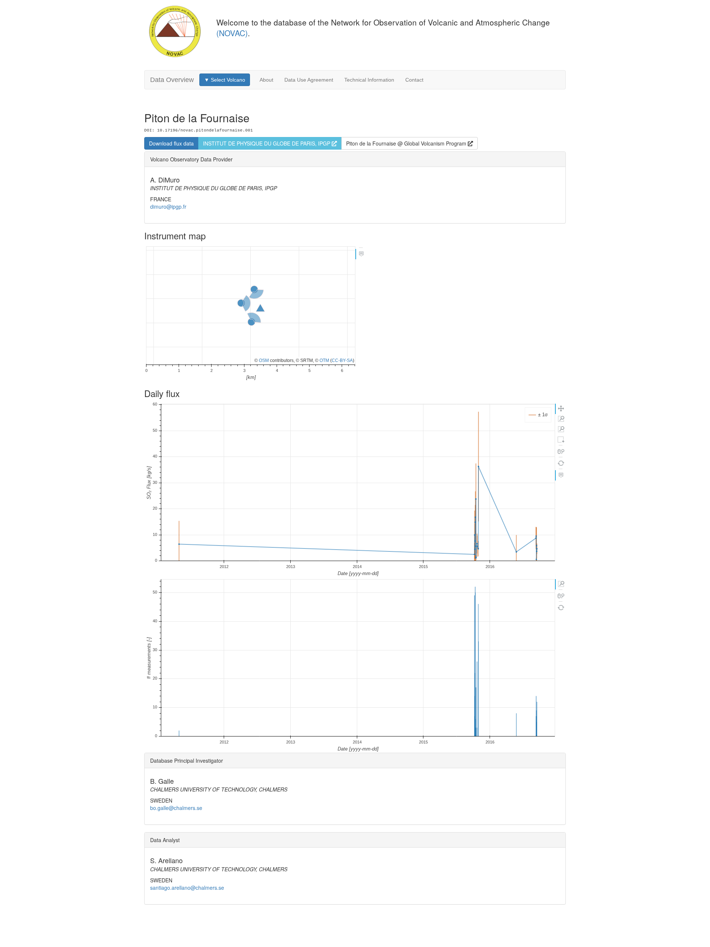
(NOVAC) (232, 32)
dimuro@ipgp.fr (168, 206)
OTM (324, 360)
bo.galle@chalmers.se (176, 807)
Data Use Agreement (308, 80)
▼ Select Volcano (224, 80)
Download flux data (171, 143)
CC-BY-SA (342, 360)
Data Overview (172, 79)
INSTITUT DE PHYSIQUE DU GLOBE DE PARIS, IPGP (267, 143)
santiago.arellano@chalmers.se (187, 887)
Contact (414, 80)
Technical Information (369, 80)
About (266, 80)
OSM (264, 360)
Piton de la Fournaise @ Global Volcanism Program (407, 143)
